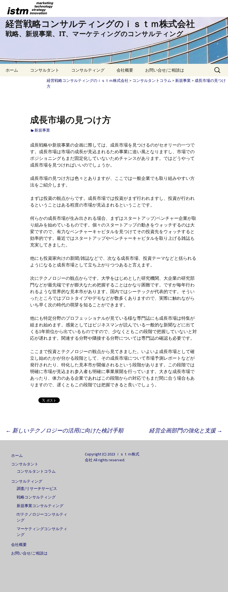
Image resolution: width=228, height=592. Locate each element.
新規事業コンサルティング (40, 505)
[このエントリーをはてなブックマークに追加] (33, 400)
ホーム (12, 70)
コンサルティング (88, 70)
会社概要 (125, 70)
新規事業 (183, 80)
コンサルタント (44, 70)
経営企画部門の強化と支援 (185, 430)
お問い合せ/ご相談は (164, 70)
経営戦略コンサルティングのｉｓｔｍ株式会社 (87, 80)
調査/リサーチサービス (37, 488)
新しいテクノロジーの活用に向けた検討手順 (64, 430)
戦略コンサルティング (36, 497)
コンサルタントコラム (151, 80)
